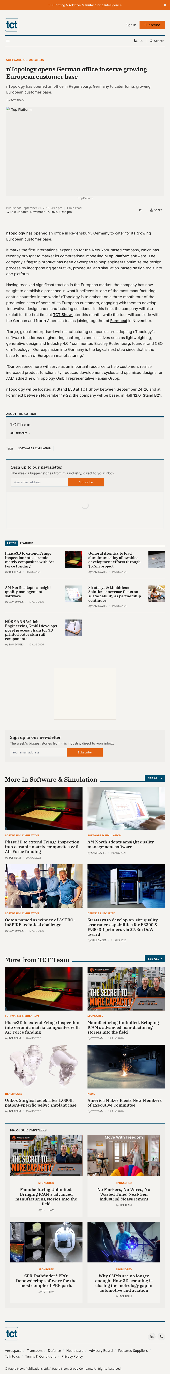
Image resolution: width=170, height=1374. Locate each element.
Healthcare (13, 1094)
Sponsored (95, 1016)
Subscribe (86, 482)
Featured (26, 543)
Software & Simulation (25, 60)
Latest (11, 543)
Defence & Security (101, 913)
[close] (165, 5)
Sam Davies (99, 572)
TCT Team (17, 100)
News (91, 1094)
